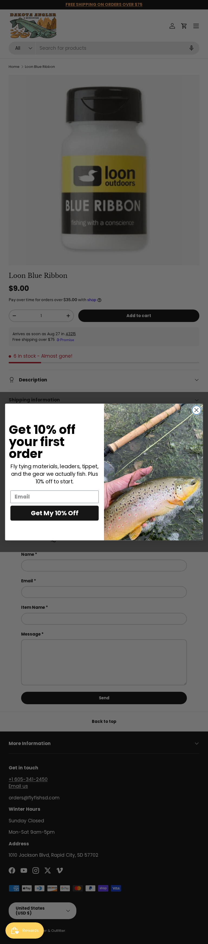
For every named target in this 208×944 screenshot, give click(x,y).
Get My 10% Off (54, 512)
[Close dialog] (196, 410)
